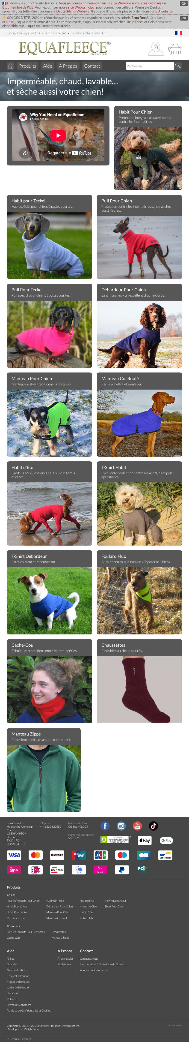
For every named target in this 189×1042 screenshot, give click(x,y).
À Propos (68, 66)
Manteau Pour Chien (32, 378)
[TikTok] (153, 829)
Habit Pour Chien (136, 111)
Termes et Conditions (19, 1004)
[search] (178, 66)
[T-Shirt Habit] (139, 517)
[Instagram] (121, 829)
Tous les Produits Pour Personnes (26, 932)
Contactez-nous (89, 958)
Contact (92, 66)
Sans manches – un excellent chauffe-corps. (133, 295)
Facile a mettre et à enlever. (121, 384)
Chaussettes (113, 645)
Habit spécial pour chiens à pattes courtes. (42, 206)
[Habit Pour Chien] (148, 161)
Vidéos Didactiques (18, 981)
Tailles (10, 958)
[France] (178, 33)
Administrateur (175, 1025)
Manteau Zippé (26, 733)
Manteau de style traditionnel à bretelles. (41, 384)
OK (183, 4)
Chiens (11, 895)
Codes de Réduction (18, 987)
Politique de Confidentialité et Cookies (29, 1010)
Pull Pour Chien (116, 200)
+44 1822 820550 (50, 826)
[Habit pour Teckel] (49, 246)
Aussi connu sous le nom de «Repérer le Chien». (136, 562)
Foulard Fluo (113, 556)
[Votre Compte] (156, 49)
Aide (47, 66)
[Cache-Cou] (49, 690)
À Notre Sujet (65, 958)
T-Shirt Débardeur (29, 556)
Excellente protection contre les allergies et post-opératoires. (137, 475)
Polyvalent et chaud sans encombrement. (41, 740)
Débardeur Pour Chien (123, 289)
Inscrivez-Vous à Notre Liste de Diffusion (103, 964)
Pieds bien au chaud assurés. (121, 651)
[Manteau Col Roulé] (139, 426)
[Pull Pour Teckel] (49, 335)
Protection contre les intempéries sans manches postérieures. (136, 208)
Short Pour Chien (114, 906)
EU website (164, 11)
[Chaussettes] (139, 690)
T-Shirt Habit (113, 467)
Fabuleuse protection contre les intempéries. (44, 651)
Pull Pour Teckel (27, 289)
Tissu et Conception (18, 976)
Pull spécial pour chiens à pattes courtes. (41, 295)
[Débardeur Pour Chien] (139, 341)
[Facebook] (105, 829)
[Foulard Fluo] (139, 602)
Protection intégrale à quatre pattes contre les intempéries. (145, 119)
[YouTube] (137, 829)
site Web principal (81, 7)
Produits (27, 66)
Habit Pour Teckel (17, 912)
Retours (11, 999)
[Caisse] (175, 49)
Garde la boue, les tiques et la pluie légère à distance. (43, 475)
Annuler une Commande (94, 970)
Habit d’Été (22, 467)
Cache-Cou (22, 645)
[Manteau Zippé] (44, 779)
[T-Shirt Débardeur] (49, 602)
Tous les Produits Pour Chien (23, 900)
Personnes (13, 926)
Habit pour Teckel (28, 200)
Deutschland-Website (72, 11)
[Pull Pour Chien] (139, 250)
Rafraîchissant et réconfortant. (34, 562)
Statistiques (64, 964)
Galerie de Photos (17, 970)
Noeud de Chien (89, 906)
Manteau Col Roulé (120, 378)
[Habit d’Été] (49, 517)
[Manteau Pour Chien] (49, 424)
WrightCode (31, 1029)
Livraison (12, 993)
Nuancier (12, 964)
